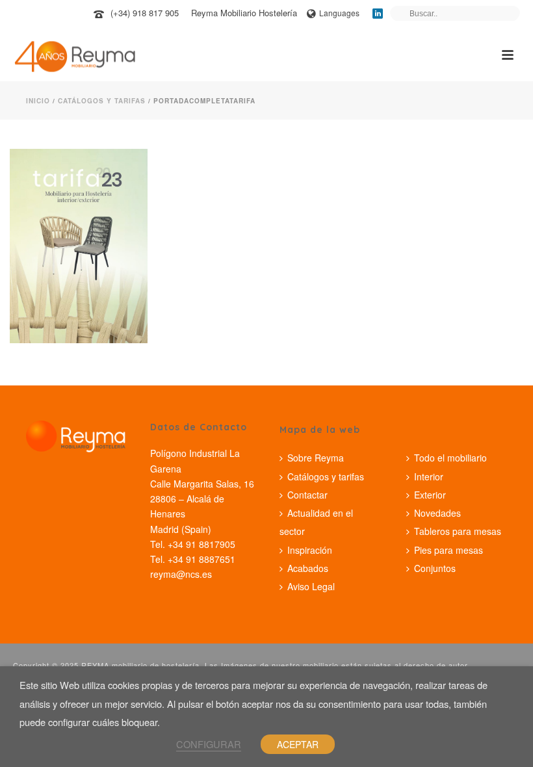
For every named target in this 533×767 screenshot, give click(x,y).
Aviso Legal (311, 586)
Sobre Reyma (315, 457)
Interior (428, 476)
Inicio (38, 100)
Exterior (430, 494)
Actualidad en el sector (316, 522)
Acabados (307, 568)
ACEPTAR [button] (297, 744)
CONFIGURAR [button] (208, 744)
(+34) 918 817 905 (144, 12)
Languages (339, 12)
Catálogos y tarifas (102, 100)
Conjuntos (435, 568)
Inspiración (309, 549)
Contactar (307, 494)
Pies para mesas (448, 549)
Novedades (437, 512)
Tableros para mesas (457, 531)
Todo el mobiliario (450, 457)
